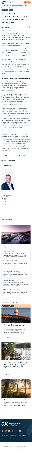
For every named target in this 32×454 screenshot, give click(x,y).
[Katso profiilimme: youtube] (9, 431)
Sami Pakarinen (6, 191)
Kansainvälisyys (7, 269)
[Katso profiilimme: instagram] (16, 431)
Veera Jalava (4, 205)
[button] (25, 2)
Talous (10, 9)
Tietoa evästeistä (6, 438)
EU (4, 289)
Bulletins (8, 5)
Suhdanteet (4, 9)
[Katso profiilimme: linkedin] (6, 431)
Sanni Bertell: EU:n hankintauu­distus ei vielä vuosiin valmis (15, 264)
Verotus (5, 251)
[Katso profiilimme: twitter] (2, 431)
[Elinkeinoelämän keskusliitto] (10, 424)
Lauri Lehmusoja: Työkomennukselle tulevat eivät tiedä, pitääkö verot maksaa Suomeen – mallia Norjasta (15, 284)
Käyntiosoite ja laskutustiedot (9, 435)
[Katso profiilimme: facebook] (12, 431)
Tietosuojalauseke (24, 435)
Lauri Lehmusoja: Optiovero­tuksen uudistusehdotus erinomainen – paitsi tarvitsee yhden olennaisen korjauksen (15, 255)
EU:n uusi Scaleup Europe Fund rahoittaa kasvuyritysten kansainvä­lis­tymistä (15, 293)
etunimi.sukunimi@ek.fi (7, 195)
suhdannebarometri (6, 219)
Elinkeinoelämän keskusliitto (8, 2)
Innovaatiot (8, 289)
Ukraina (15, 269)
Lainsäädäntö (7, 260)
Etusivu (3, 5)
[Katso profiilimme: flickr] (19, 431)
